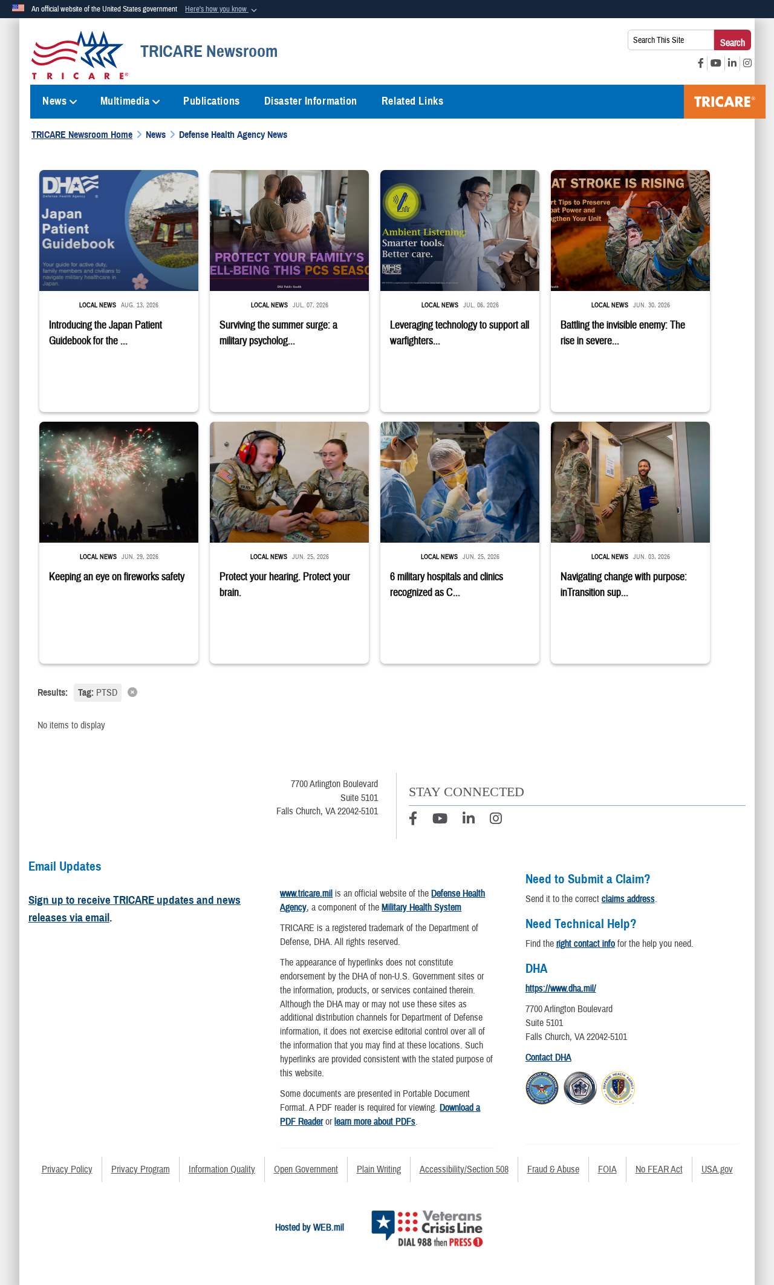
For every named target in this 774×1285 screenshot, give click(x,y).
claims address (628, 899)
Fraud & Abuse (553, 1169)
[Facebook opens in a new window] (701, 63)
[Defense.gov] (542, 1086)
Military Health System (421, 907)
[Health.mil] (580, 1086)
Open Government (306, 1169)
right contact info (585, 944)
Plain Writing (379, 1169)
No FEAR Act (659, 1169)
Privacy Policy (67, 1169)
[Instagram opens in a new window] (747, 63)
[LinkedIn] (469, 820)
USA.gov (717, 1169)
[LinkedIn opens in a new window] (732, 63)
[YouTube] (439, 820)
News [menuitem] (54, 101)
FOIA (607, 1169)
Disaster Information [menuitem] (310, 101)
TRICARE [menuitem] (725, 102)
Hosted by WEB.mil (309, 1227)
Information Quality (222, 1169)
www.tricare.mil (306, 894)
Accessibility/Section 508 (464, 1169)
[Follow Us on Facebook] (413, 820)
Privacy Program (140, 1169)
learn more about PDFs (374, 1122)
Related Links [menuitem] (412, 101)
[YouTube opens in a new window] (716, 63)
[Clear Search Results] (387, 692)
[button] (222, 10)
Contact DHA (548, 1057)
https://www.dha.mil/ (560, 989)
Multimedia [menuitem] (125, 101)
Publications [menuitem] (211, 101)
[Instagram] (496, 820)
